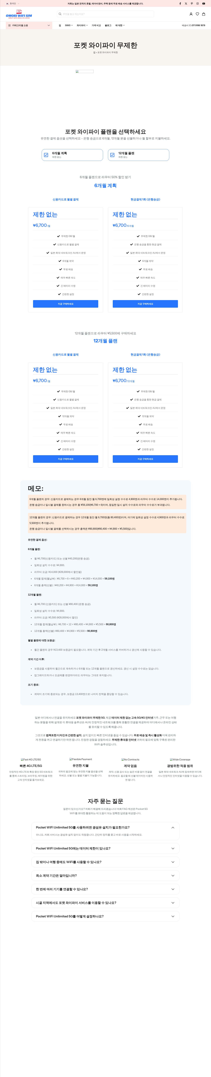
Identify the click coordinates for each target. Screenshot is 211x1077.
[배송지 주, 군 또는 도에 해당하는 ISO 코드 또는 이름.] (197, 14)
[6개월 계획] (46, 155)
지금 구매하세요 (66, 303)
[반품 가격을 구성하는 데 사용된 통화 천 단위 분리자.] (203, 3)
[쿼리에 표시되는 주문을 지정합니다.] (186, 3)
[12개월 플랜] (112, 155)
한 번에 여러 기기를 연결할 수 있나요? (62, 889)
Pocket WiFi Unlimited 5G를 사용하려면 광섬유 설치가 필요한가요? (83, 827)
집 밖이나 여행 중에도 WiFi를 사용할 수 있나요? (68, 862)
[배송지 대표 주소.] (191, 14)
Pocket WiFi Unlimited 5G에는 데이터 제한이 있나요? (73, 848)
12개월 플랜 (126, 153)
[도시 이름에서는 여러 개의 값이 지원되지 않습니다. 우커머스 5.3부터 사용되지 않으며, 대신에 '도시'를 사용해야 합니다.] (192, 3)
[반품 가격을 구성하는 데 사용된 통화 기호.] (197, 3)
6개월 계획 (59, 153)
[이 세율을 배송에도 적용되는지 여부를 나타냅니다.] (180, 3)
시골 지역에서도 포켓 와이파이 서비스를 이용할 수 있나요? (76, 903)
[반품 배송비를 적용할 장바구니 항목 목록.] (203, 14)
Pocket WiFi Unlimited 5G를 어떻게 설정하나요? (70, 916)
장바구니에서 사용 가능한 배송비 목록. (60, 14)
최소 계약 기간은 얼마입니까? (56, 875)
